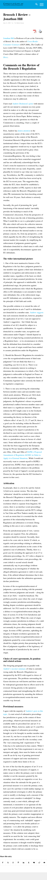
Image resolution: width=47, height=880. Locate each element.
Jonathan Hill (8, 38)
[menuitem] (35, 4)
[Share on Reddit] (39, 862)
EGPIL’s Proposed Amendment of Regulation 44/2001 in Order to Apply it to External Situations (22, 455)
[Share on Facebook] (2, 862)
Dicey (5, 57)
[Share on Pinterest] (18, 862)
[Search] (35, 4)
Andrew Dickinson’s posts (22, 103)
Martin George (20, 23)
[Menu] (40, 4)
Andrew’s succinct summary (14, 668)
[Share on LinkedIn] (23, 862)
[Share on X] (8, 862)
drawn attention (24, 130)
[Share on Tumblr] (28, 862)
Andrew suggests (36, 312)
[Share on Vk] (34, 862)
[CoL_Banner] (13, 4)
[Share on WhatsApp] (13, 862)
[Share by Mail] (44, 862)
